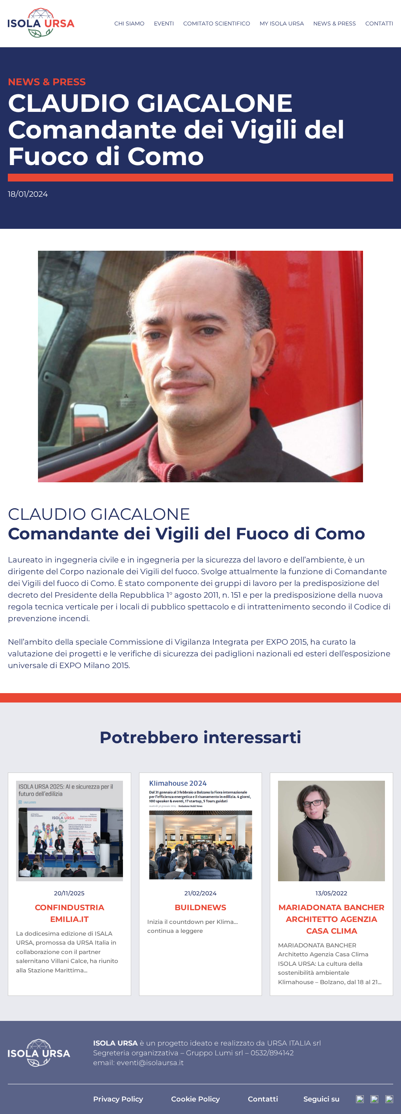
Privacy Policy (118, 1099)
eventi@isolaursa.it (150, 1062)
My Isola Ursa (282, 23)
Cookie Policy (195, 1099)
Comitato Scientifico (216, 23)
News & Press (334, 23)
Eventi (164, 23)
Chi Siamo (129, 23)
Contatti (379, 23)
